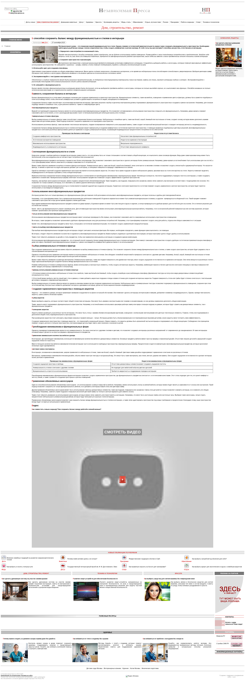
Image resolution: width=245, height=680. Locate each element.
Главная (7, 46)
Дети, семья (30, 22)
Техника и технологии (211, 22)
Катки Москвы (135, 668)
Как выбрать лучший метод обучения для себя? (209, 559)
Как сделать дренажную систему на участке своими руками (24, 579)
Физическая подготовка (150, 668)
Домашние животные (69, 22)
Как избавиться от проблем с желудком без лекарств (163, 639)
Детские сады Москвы (94, 668)
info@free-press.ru (17, 13)
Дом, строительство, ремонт (48, 22)
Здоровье (89, 22)
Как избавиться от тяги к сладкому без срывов (90, 639)
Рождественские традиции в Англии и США (144, 559)
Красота (98, 22)
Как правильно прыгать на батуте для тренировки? (147, 567)
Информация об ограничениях (11, 675)
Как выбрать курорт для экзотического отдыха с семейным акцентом (217, 567)
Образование (138, 22)
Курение (125, 668)
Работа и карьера (187, 22)
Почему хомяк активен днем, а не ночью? (82, 559)
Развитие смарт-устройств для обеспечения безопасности (95, 579)
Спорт (198, 22)
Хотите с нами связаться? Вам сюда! (233, 623)
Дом (46, 42)
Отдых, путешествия (153, 22)
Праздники (174, 22)
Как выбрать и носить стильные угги (20, 567)
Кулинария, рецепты (111, 22)
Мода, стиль (126, 22)
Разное (165, 22)
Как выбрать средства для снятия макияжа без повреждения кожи (169, 579)
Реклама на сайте (27, 675)
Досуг (81, 22)
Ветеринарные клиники (112, 668)
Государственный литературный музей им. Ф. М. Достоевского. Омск (92, 567)
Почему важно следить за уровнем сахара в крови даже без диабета (29, 639)
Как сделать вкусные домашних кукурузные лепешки (228, 44)
